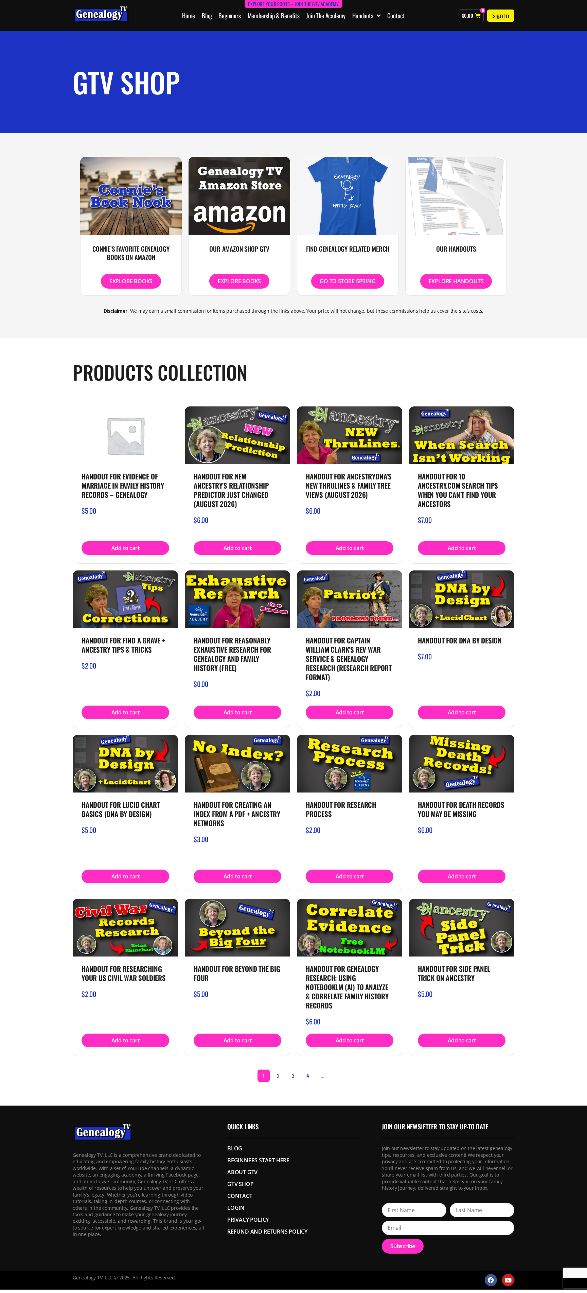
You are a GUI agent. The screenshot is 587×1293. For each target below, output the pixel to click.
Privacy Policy (248, 1219)
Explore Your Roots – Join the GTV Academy (293, 3)
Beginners (229, 15)
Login (236, 1207)
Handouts (362, 15)
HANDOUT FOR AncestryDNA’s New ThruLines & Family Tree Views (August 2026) (349, 485)
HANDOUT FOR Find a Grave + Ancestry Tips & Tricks (123, 645)
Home (188, 15)
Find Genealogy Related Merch (347, 249)
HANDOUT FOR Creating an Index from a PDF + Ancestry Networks (237, 813)
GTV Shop (240, 1184)
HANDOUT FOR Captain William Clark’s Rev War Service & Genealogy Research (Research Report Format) (349, 658)
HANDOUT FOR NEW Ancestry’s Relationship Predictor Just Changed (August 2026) (231, 490)
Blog (207, 15)
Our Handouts (456, 249)
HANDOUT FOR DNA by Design (460, 640)
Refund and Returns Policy (267, 1231)
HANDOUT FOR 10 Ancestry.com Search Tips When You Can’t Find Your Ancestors (458, 490)
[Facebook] (491, 1280)
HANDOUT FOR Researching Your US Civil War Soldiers (124, 973)
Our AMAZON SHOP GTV (239, 249)
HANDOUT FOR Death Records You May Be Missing (461, 809)
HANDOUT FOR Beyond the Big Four (237, 973)
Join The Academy (325, 15)
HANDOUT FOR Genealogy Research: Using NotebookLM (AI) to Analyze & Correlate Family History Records (347, 986)
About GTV (242, 1172)
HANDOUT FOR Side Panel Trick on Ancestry (454, 973)
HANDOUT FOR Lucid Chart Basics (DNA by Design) (121, 809)
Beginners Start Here (258, 1160)
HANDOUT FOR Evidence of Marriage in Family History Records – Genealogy (123, 485)
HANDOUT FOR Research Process (341, 809)
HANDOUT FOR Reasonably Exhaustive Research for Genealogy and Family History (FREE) (232, 654)
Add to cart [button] (125, 548)
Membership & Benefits (274, 15)
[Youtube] (508, 1280)
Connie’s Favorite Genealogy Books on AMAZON (131, 253)
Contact (396, 15)
